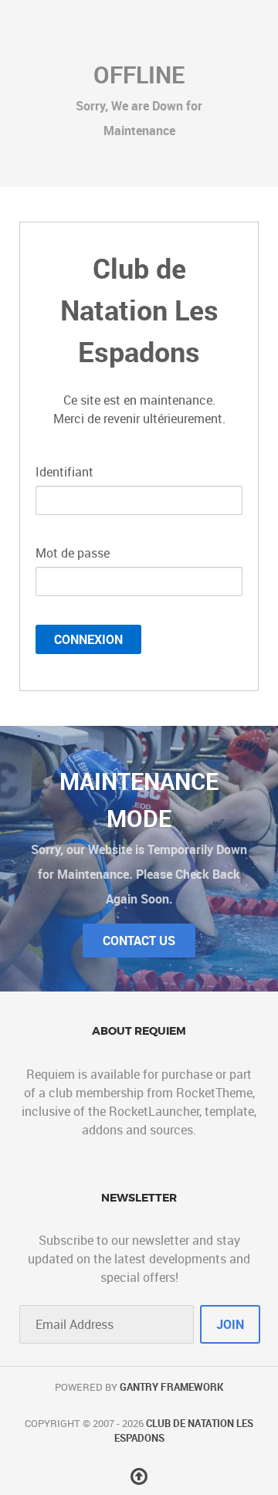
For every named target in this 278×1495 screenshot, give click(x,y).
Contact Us (139, 940)
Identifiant (64, 471)
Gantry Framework (171, 1387)
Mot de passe (73, 552)
